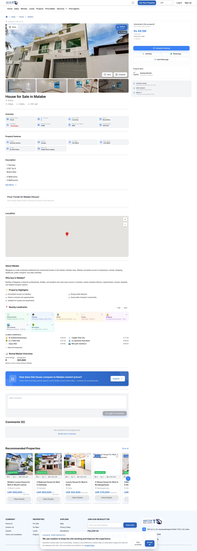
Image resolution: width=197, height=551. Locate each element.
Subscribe (130, 525)
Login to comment (116, 413)
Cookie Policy (90, 545)
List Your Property (147, 3)
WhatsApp (177, 54)
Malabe (30, 17)
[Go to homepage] (6, 17)
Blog (62, 524)
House (21, 17)
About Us (9, 524)
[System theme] (133, 3)
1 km (118, 308)
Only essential (138, 543)
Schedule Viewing (163, 48)
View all (125, 448)
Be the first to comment (67, 434)
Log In (179, 3)
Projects (39, 9)
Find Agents (74, 9)
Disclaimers (64, 531)
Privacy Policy (65, 527)
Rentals (24, 9)
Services (60, 9)
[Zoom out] (125, 224)
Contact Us (9, 527)
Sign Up (188, 3)
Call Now (148, 54)
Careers (8, 531)
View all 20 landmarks (15, 347)
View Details (19, 499)
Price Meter (50, 9)
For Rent (36, 527)
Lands (31, 9)
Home (9, 9)
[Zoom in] (125, 219)
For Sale (36, 524)
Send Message (162, 59)
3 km (125, 308)
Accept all (149, 543)
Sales (16, 9)
